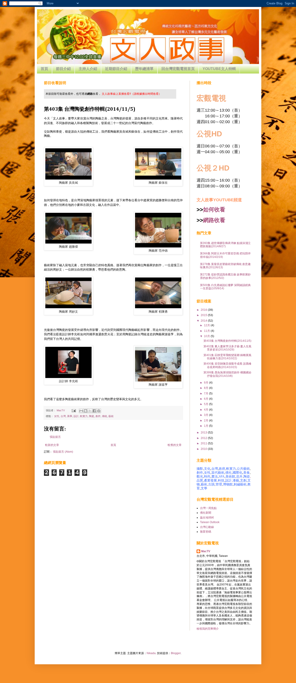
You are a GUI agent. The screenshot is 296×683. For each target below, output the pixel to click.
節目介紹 (63, 69)
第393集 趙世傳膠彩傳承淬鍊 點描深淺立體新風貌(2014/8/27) (225, 244)
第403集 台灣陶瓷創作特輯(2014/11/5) (227, 340)
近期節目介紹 (116, 69)
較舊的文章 (175, 445)
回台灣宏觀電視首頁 (178, 69)
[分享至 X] (90, 411)
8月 (206, 388)
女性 (56, 416)
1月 (206, 425)
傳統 (104, 416)
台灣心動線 (207, 527)
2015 (204, 315)
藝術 (111, 416)
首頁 (44, 69)
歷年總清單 (144, 69)
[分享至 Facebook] (94, 411)
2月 (206, 420)
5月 (206, 404)
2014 (204, 320)
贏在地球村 (207, 517)
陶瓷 (91, 416)
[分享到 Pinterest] (98, 411)
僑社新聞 (205, 512)
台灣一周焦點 (208, 508)
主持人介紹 (88, 69)
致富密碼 (205, 531)
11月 (207, 330)
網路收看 (214, 220)
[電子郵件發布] (74, 410)
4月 (206, 409)
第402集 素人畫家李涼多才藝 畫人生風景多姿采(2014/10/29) (227, 348)
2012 (204, 438)
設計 (76, 416)
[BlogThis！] (85, 411)
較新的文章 (52, 445)
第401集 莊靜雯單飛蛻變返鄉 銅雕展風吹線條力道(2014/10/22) (227, 357)
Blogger (176, 653)
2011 (204, 443)
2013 (204, 432)
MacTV (205, 551)
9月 (206, 382)
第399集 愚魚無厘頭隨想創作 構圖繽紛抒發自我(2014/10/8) (227, 374)
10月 (207, 336)
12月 (207, 325)
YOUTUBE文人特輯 (219, 69)
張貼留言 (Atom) (63, 451)
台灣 (63, 416)
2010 (204, 449)
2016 (204, 309)
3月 (206, 415)
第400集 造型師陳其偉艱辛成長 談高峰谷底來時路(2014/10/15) (227, 365)
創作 (98, 416)
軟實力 (84, 416)
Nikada (151, 653)
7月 (206, 393)
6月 (206, 398)
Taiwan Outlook (209, 522)
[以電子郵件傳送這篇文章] (81, 411)
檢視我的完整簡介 (208, 628)
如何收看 (214, 209)
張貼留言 (55, 437)
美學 (69, 416)
